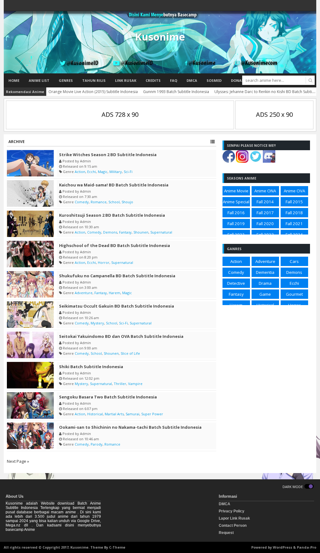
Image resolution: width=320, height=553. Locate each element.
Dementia (265, 272)
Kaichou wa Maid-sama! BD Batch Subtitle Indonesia (113, 185)
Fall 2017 (265, 212)
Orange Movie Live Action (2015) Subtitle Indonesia (93, 91)
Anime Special (236, 202)
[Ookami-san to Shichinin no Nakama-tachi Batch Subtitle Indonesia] (30, 435)
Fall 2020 (265, 223)
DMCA (192, 80)
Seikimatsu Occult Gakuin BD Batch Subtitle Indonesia (116, 306)
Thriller (120, 383)
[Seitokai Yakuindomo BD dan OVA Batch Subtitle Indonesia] (30, 345)
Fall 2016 (236, 212)
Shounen (140, 232)
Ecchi (91, 171)
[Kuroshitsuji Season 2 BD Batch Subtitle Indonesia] (30, 223)
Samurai (132, 414)
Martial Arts (114, 414)
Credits (153, 80)
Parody (96, 444)
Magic (103, 171)
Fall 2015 (294, 202)
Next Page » (18, 461)
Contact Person (233, 525)
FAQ (173, 80)
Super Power (152, 414)
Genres (66, 80)
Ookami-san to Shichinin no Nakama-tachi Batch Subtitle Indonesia (130, 427)
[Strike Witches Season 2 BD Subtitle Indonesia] (30, 163)
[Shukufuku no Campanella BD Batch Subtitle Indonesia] (30, 284)
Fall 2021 (294, 223)
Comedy (82, 202)
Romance (99, 202)
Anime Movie (236, 191)
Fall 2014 (265, 202)
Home (13, 80)
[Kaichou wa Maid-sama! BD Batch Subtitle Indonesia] (30, 193)
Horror (103, 262)
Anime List (39, 80)
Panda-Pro (306, 547)
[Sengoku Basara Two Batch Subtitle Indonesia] (30, 405)
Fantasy (125, 232)
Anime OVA (294, 191)
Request (226, 533)
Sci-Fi (128, 171)
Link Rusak (125, 80)
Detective (236, 283)
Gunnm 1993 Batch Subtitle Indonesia (176, 91)
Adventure (83, 292)
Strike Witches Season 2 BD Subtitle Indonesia (108, 154)
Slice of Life (130, 353)
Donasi (238, 80)
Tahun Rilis (94, 80)
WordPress (282, 547)
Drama (265, 283)
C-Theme (117, 547)
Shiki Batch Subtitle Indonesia (91, 366)
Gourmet (294, 294)
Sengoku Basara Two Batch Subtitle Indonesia (108, 397)
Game (265, 294)
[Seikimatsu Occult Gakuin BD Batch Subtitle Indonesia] (30, 314)
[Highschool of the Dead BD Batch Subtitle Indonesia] (30, 254)
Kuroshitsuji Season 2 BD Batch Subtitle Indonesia (112, 215)
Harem (114, 292)
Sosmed (214, 80)
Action (80, 171)
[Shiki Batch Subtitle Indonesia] (30, 375)
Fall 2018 (294, 212)
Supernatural (161, 232)
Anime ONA (265, 191)
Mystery (97, 323)
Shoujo (127, 202)
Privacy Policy (231, 511)
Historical (95, 414)
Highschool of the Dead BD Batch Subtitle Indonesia (114, 245)
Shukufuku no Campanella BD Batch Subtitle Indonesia (117, 276)
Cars (294, 261)
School (114, 202)
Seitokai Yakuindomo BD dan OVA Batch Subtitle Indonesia (121, 336)
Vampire (135, 383)
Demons (110, 232)
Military (115, 171)
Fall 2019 (236, 223)
